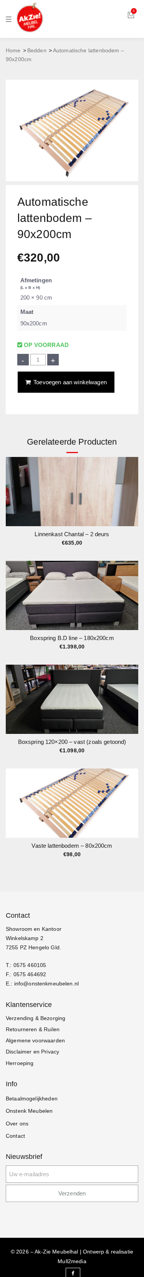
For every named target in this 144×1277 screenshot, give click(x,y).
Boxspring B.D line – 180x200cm (72, 638)
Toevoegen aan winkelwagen (70, 382)
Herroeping (20, 1063)
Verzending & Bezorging (35, 1018)
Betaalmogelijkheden (32, 1098)
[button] (132, 496)
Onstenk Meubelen (29, 1111)
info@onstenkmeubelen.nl (46, 983)
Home (13, 50)
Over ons (17, 1123)
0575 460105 (29, 965)
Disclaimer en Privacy (32, 1052)
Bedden (36, 50)
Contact (15, 1136)
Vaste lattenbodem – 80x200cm (71, 845)
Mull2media (72, 1261)
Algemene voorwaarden (35, 1040)
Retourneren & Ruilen (33, 1029)
